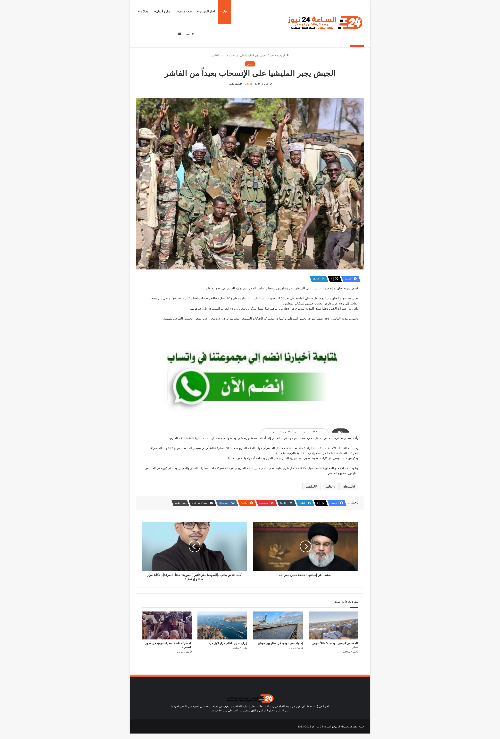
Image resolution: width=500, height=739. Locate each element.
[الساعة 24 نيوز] (324, 22)
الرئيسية (281, 55)
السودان (348, 486)
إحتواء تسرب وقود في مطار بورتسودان (280, 643)
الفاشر (329, 486)
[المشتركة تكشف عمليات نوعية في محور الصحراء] (167, 625)
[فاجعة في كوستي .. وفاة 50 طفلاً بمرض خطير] (333, 625)
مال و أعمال (163, 11)
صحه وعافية (185, 11)
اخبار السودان (207, 11)
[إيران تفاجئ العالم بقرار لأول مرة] (222, 625)
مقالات (144, 11)
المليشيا (310, 486)
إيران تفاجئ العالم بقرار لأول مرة (228, 643)
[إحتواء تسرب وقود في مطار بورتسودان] (278, 625)
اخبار (225, 11)
